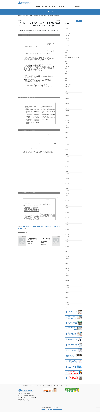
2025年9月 (67, 113)
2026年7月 (67, 88)
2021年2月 (67, 246)
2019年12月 (67, 280)
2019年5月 (67, 297)
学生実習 (67, 45)
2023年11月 (67, 166)
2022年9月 (67, 200)
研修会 (66, 73)
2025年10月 (67, 110)
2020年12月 (67, 251)
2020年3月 (67, 273)
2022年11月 (67, 195)
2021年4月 (67, 241)
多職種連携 (68, 43)
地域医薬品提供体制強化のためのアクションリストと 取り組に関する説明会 (73, 58)
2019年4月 (67, 299)
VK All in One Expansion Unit (57, 409)
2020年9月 (67, 258)
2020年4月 (67, 270)
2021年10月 (67, 227)
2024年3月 (67, 156)
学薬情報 (67, 47)
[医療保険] (56, 238)
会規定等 (66, 52)
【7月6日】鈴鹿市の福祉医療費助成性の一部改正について (32, 240)
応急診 (67, 50)
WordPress (43, 409)
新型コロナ (68, 66)
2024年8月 (67, 144)
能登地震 (67, 71)
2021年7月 (67, 234)
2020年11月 (67, 253)
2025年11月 (67, 108)
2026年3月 (67, 98)
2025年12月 (67, 105)
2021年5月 (67, 239)
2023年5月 (67, 181)
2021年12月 (67, 222)
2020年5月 (67, 268)
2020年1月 (67, 278)
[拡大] (29, 35)
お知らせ (66, 28)
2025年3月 (67, 127)
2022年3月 (67, 215)
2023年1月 (67, 190)
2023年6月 (67, 178)
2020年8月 (67, 261)
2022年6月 (67, 207)
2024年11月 (67, 137)
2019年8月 (67, 290)
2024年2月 (67, 159)
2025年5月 (67, 122)
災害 (66, 68)
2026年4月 (67, 96)
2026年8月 (67, 86)
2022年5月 (67, 210)
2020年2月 (67, 275)
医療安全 (67, 38)
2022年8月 (67, 202)
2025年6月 (67, 120)
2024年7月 (67, 147)
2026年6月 (67, 91)
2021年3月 (67, 244)
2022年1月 (67, 219)
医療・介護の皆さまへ (41, 385)
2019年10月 (67, 285)
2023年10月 (67, 168)
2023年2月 (67, 188)
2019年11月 (67, 282)
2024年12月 (67, 134)
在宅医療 (67, 40)
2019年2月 (67, 304)
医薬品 (66, 55)
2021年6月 (67, 236)
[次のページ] (21, 35)
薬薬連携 (66, 80)
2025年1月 (67, 132)
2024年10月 (67, 139)
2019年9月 (67, 287)
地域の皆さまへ (32, 385)
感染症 (66, 61)
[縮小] (27, 35)
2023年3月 (67, 185)
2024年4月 (67, 154)
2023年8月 (67, 173)
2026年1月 (67, 103)
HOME (20, 385)
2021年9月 (67, 229)
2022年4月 (67, 212)
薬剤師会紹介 (25, 385)
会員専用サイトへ (67, 385)
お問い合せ (53, 385)
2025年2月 (67, 130)
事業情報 (66, 30)
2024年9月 (67, 142)
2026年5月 (67, 93)
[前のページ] (19, 35)
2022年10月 (67, 198)
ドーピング (68, 33)
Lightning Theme (49, 409)
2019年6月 (67, 295)
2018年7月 (67, 307)
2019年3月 (67, 302)
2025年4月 (67, 125)
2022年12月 (67, 193)
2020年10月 (67, 256)
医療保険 (67, 35)
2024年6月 (67, 149)
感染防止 (67, 63)
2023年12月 (67, 164)
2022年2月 (67, 217)
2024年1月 (67, 161)
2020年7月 (67, 263)
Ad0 (65, 26)
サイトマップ (59, 385)
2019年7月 (67, 292)
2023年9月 (67, 171)
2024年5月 (67, 151)
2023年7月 (67, 176)
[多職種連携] (22, 238)
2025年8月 (67, 115)
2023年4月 (67, 183)
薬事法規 (57, 20)
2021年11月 (67, 224)
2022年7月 (67, 205)
